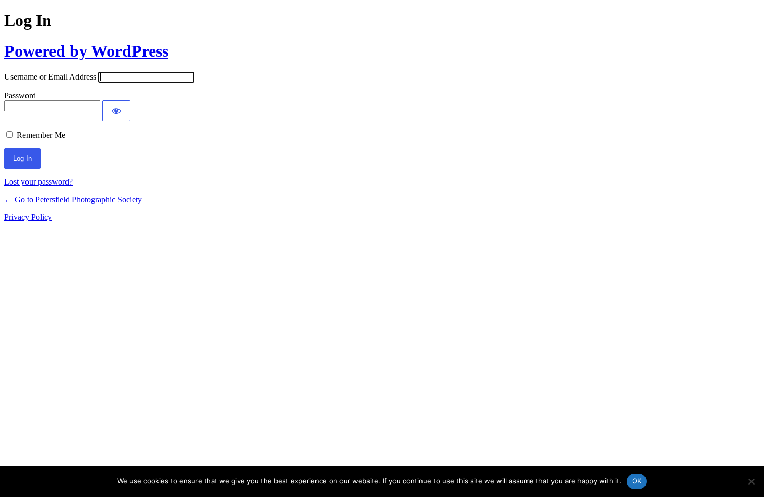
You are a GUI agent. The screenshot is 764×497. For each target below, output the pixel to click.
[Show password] (116, 110)
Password (20, 95)
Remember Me (41, 134)
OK (637, 481)
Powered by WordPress (86, 51)
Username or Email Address (50, 76)
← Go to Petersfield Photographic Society (73, 199)
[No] (751, 481)
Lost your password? (38, 181)
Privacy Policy (28, 217)
